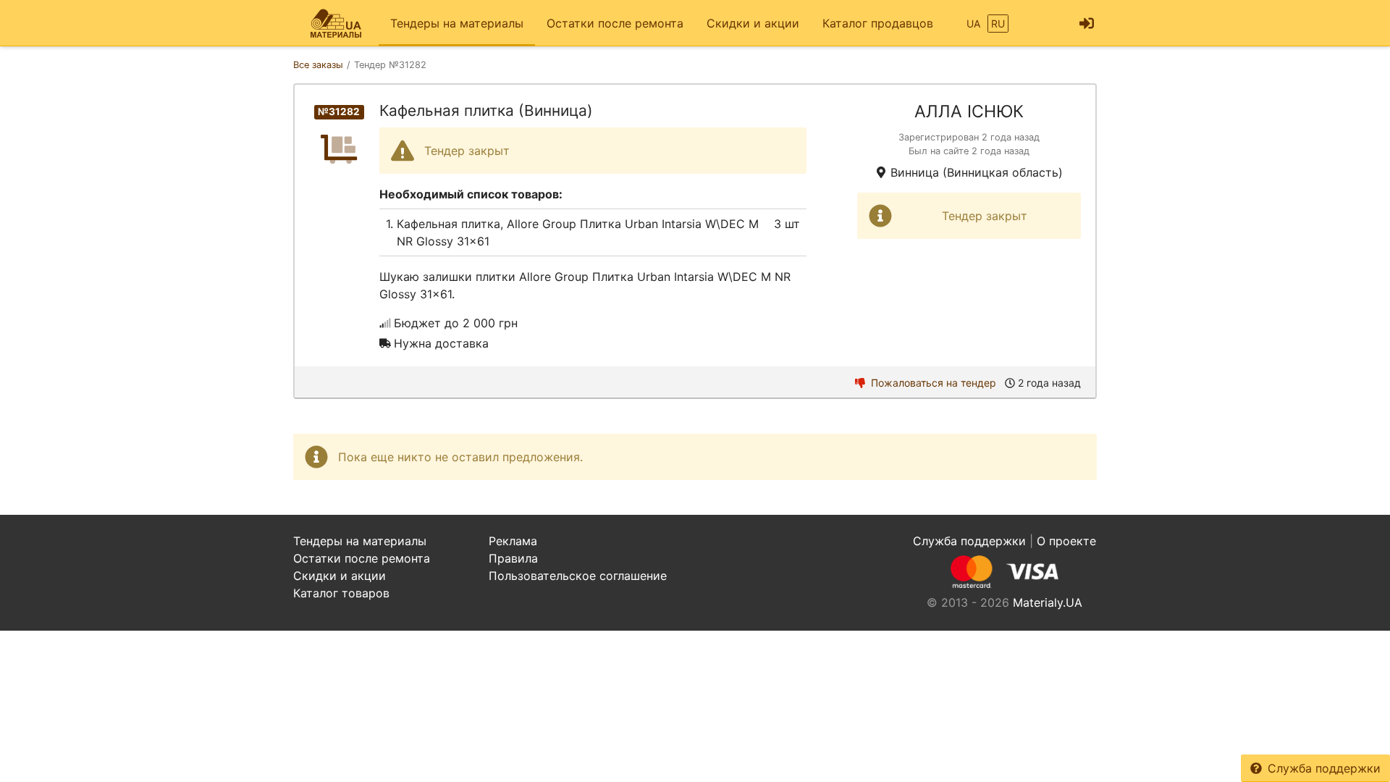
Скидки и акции (753, 23)
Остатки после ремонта (615, 23)
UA (973, 23)
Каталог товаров (341, 593)
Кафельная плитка (448, 223)
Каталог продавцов (877, 23)
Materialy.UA (1047, 602)
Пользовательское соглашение (578, 575)
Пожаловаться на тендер (933, 383)
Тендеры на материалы (456, 23)
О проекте (1066, 541)
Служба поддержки (1324, 768)
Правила (513, 558)
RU (998, 23)
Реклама (513, 541)
